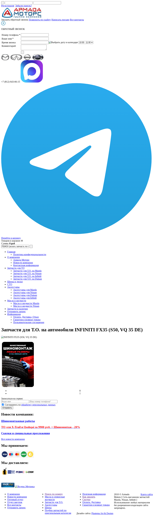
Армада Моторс (21, 260)
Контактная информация (26, 265)
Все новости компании (13, 439)
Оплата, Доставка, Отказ (26, 317)
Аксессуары (13, 287)
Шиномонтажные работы (18, 421)
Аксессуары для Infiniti (25, 298)
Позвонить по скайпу (40, 19)
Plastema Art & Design (102, 513)
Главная (11, 251)
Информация (14, 314)
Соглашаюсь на (30, 404)
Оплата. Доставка (91, 502)
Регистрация (7, 5)
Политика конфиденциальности (29, 254)
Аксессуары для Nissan (25, 292)
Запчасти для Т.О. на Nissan (27, 273)
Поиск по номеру (54, 494)
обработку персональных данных (38, 404)
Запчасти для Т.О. (54, 502)
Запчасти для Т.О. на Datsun (27, 279)
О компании (13, 257)
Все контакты (77, 19)
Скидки (86, 499)
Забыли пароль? (23, 5)
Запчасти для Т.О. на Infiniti (27, 276)
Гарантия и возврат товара (26, 319)
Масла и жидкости (16, 300)
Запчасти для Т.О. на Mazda (27, 270)
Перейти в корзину (11, 238)
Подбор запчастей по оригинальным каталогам (58, 511)
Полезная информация (94, 494)
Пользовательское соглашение (28, 322)
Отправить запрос (16, 311)
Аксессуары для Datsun (25, 295)
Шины (48, 507)
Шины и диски (15, 281)
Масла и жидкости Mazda (26, 303)
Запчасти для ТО (16, 268)
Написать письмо (60, 19)
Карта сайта (147, 494)
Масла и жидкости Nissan (26, 306)
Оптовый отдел (15, 499)
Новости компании (23, 262)
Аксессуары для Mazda (25, 289)
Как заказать (88, 496)
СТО (9, 284)
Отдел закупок (14, 502)
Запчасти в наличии (17, 308)
